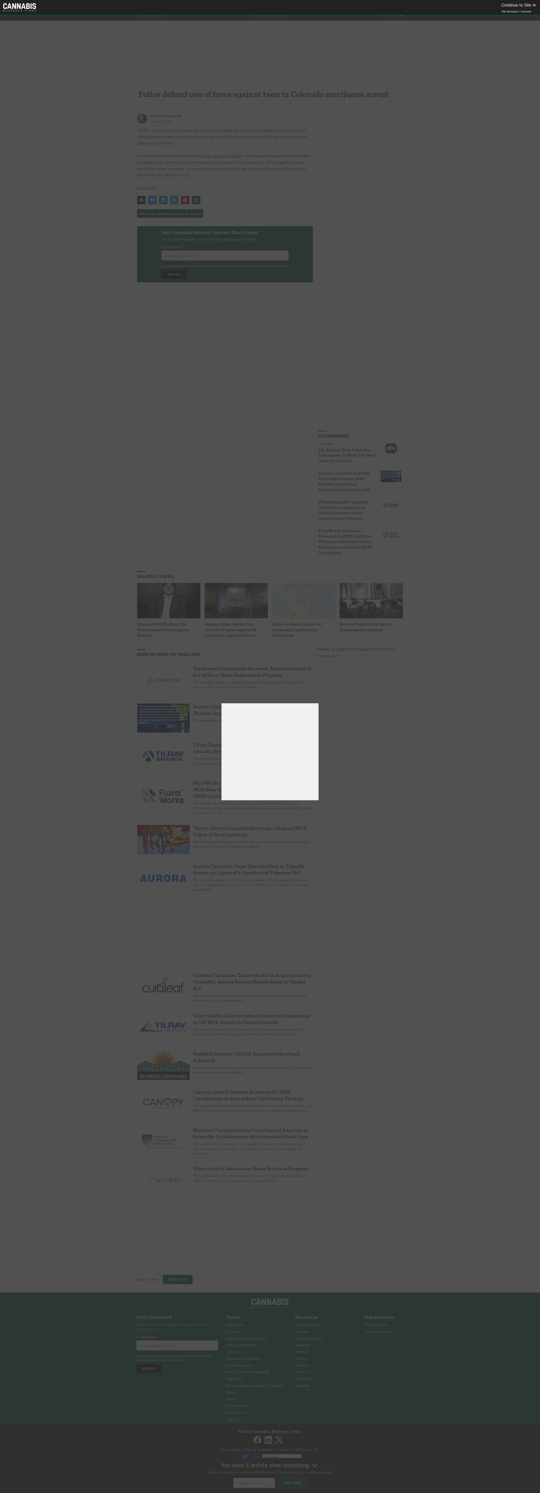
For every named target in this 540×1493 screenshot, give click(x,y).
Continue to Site (518, 5)
